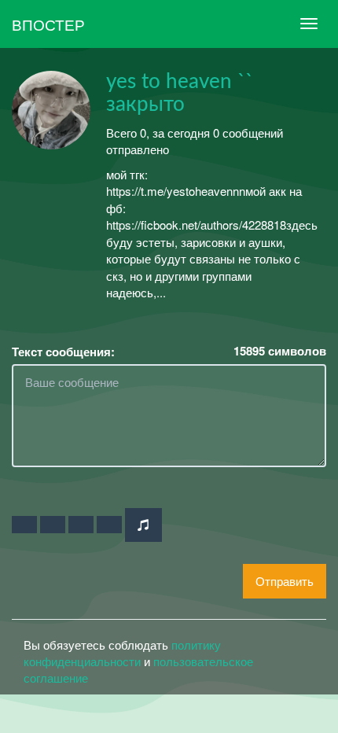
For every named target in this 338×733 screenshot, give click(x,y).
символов (279, 351)
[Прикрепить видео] (52, 524)
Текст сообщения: (63, 352)
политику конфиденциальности (122, 652)
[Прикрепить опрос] (81, 524)
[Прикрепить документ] (109, 524)
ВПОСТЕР (48, 24)
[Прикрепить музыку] (143, 525)
